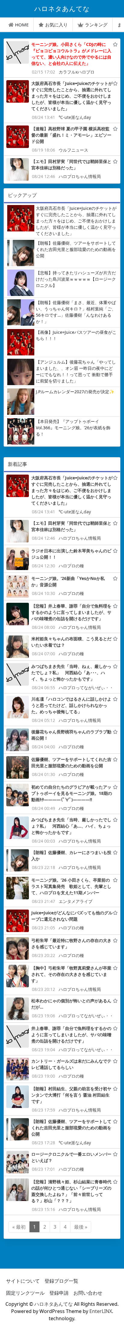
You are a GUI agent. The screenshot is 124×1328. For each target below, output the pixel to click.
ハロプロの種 (71, 566)
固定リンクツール (25, 1293)
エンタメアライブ (75, 901)
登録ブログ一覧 (61, 1281)
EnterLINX (100, 1311)
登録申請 (59, 1293)
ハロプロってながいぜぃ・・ (86, 687)
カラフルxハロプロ (77, 72)
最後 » (80, 1227)
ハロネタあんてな (53, 1304)
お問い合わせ (87, 1293)
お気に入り (56, 25)
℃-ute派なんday (75, 117)
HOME (22, 25)
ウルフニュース (73, 150)
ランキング (96, 25)
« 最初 (19, 1227)
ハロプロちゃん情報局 (80, 176)
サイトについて (23, 1281)
